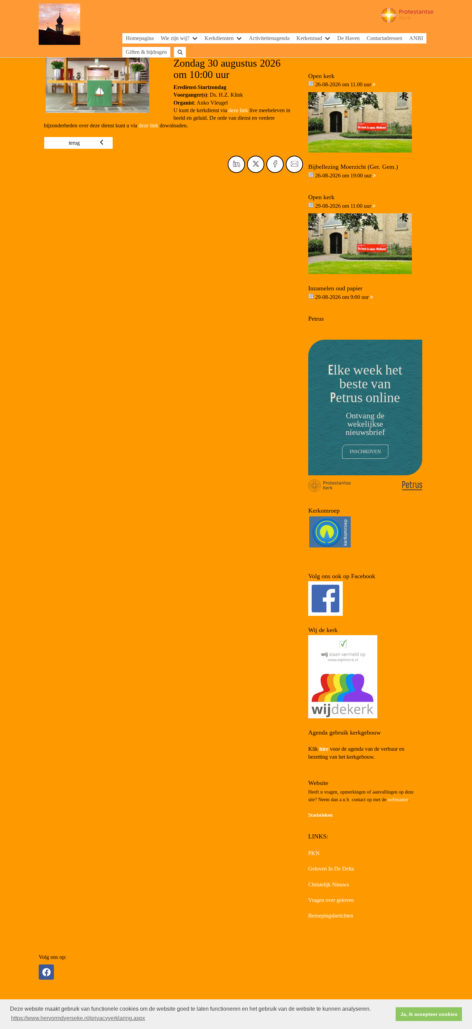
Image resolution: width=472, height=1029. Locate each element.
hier (324, 749)
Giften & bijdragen (146, 52)
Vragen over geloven (331, 900)
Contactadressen (384, 38)
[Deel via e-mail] (294, 164)
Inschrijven (365, 451)
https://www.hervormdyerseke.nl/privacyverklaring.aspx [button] (78, 1018)
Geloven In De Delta (331, 869)
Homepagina (140, 38)
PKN (314, 853)
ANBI (416, 38)
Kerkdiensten (219, 38)
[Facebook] (46, 972)
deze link (238, 110)
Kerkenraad (309, 38)
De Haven (348, 38)
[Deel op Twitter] (255, 164)
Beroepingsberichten (330, 916)
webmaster (398, 799)
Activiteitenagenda (269, 38)
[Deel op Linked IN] (236, 164)
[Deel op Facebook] (275, 164)
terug (74, 143)
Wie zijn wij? (175, 38)
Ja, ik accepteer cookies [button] (428, 1014)
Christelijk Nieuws (328, 884)
